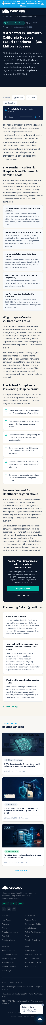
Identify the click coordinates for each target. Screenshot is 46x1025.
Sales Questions (8, 962)
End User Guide (30, 920)
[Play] (35, 117)
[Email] (14, 909)
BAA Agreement (31, 966)
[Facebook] (4, 909)
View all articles (21, 870)
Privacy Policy (30, 950)
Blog (12, 16)
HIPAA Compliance (32, 958)
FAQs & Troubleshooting (34, 932)
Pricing (4, 928)
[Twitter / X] (9, 909)
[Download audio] (39, 117)
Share (33, 97)
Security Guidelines (32, 940)
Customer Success (9, 954)
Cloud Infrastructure (10, 932)
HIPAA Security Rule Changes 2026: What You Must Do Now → (22, 995)
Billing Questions (8, 950)
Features (5, 924)
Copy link (11, 103)
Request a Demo (23, 588)
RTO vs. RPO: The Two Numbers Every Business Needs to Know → (22, 1002)
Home (5, 16)
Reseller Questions (9, 966)
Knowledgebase (31, 928)
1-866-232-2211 (16, 1016)
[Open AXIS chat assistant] (40, 1019)
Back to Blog (12, 706)
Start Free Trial (23, 595)
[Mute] (6, 117)
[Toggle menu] (42, 11)
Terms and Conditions (33, 954)
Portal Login (6, 970)
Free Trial (5, 936)
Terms (33, 1016)
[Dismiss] (40, 110)
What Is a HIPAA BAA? (33, 962)
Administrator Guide (33, 924)
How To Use (6, 920)
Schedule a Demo (8, 940)
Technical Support (9, 958)
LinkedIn (20, 97)
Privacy (26, 1016)
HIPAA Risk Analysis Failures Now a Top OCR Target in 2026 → (22, 987)
